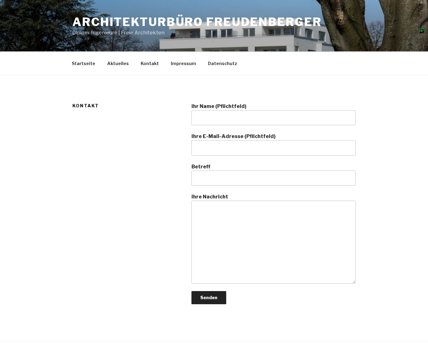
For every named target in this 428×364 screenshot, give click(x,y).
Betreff (200, 167)
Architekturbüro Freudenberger (197, 22)
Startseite (83, 63)
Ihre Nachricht (209, 197)
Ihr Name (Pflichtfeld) (219, 106)
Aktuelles (118, 63)
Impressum (183, 63)
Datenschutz (222, 63)
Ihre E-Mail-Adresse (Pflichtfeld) (233, 136)
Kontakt (150, 63)
